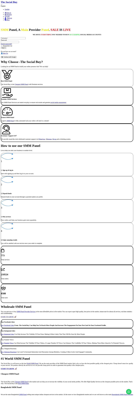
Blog (8, 20)
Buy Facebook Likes (7, 325)
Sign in (8, 13)
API (8, 16)
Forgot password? (6, 44)
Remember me (7, 46)
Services (9, 14)
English (7, 9)
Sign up (9, 18)
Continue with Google (9, 57)
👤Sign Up (4, 53)
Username (4, 38)
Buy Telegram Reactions (8, 352)
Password (4, 40)
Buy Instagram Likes (7, 334)
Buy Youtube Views (7, 343)
